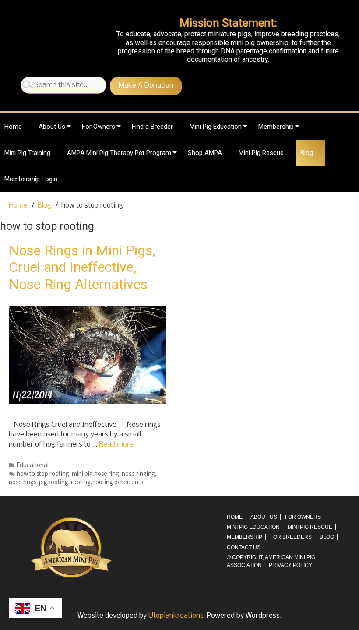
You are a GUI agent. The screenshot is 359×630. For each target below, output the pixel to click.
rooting (81, 482)
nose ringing (138, 474)
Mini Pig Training (27, 153)
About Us (52, 126)
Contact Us (243, 547)
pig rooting (53, 482)
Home (13, 126)
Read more (116, 444)
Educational (33, 465)
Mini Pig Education (216, 126)
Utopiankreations (176, 615)
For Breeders (291, 537)
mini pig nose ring (95, 474)
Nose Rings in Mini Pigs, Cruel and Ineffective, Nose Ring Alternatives (82, 267)
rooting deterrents (118, 482)
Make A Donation (146, 85)
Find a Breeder (152, 126)
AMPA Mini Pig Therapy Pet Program (119, 153)
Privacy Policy (290, 565)
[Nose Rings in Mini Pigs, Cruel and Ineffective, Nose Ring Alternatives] (87, 401)
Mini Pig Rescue (261, 153)
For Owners (98, 126)
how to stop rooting (43, 474)
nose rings (22, 482)
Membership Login (30, 179)
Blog (306, 153)
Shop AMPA (205, 153)
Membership (276, 126)
